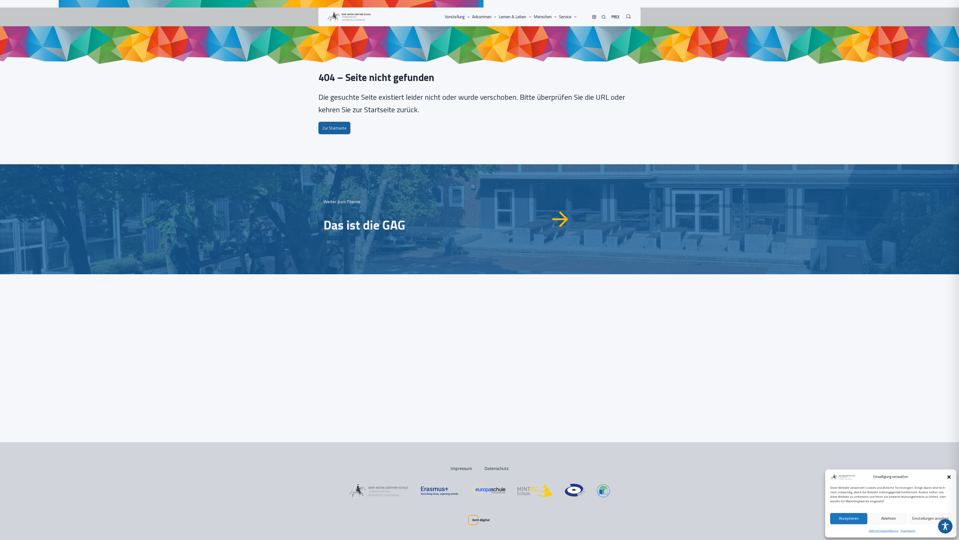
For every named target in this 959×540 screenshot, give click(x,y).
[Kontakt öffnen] (628, 14)
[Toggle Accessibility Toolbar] (945, 526)
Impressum (908, 530)
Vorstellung (455, 17)
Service (565, 17)
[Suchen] (603, 17)
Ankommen (481, 17)
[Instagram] (594, 17)
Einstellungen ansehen (930, 518)
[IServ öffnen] (615, 14)
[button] (949, 477)
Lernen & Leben (512, 17)
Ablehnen (888, 518)
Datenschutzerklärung (883, 530)
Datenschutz (496, 468)
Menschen (543, 17)
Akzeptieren (849, 518)
